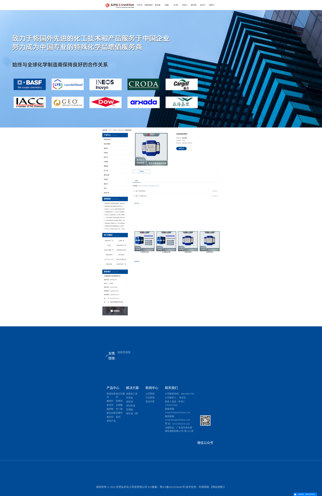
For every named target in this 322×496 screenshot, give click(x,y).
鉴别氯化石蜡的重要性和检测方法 (113, 206)
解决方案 (193, 5)
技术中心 (202, 5)
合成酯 (167, 5)
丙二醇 (176, 5)
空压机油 (130, 405)
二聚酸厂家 (121, 240)
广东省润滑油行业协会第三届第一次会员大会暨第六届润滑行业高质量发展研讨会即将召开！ (116, 220)
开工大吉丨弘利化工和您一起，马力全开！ (116, 229)
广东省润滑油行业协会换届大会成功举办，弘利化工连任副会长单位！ (116, 217)
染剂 (105, 188)
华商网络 (204, 487)
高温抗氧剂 (107, 139)
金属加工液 (131, 394)
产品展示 (115, 130)
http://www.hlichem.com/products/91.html (149, 185)
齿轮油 (129, 401)
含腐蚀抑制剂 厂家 (121, 264)
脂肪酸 (106, 166)
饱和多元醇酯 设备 (121, 259)
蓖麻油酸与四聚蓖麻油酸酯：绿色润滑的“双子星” (116, 203)
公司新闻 (150, 394)
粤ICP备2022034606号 (172, 487)
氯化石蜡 (157, 5)
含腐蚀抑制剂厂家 (121, 245)
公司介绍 (139, 5)
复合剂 (106, 157)
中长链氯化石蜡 (142, 196)
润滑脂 (129, 409)
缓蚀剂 (106, 148)
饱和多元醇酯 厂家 (109, 250)
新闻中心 (211, 5)
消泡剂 (109, 245)
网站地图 (217, 487)
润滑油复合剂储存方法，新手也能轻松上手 (116, 223)
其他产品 (106, 192)
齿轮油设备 (121, 254)
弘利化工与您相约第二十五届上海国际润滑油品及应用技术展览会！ (116, 214)
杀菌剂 (106, 179)
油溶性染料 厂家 (109, 240)
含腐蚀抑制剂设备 (121, 250)
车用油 (129, 397)
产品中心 (184, 5)
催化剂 (106, 184)
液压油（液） (133, 413)
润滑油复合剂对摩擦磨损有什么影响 (114, 226)
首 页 (110, 130)
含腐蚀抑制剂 (109, 254)
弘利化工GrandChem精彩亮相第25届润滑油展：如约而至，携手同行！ (116, 209)
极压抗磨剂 (107, 144)
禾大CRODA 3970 (109, 259)
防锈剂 (106, 152)
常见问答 (150, 401)
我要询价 (181, 148)
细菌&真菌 (109, 264)
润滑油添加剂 (149, 5)
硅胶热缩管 (124, 352)
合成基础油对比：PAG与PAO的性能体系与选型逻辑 (116, 212)
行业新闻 (150, 397)
